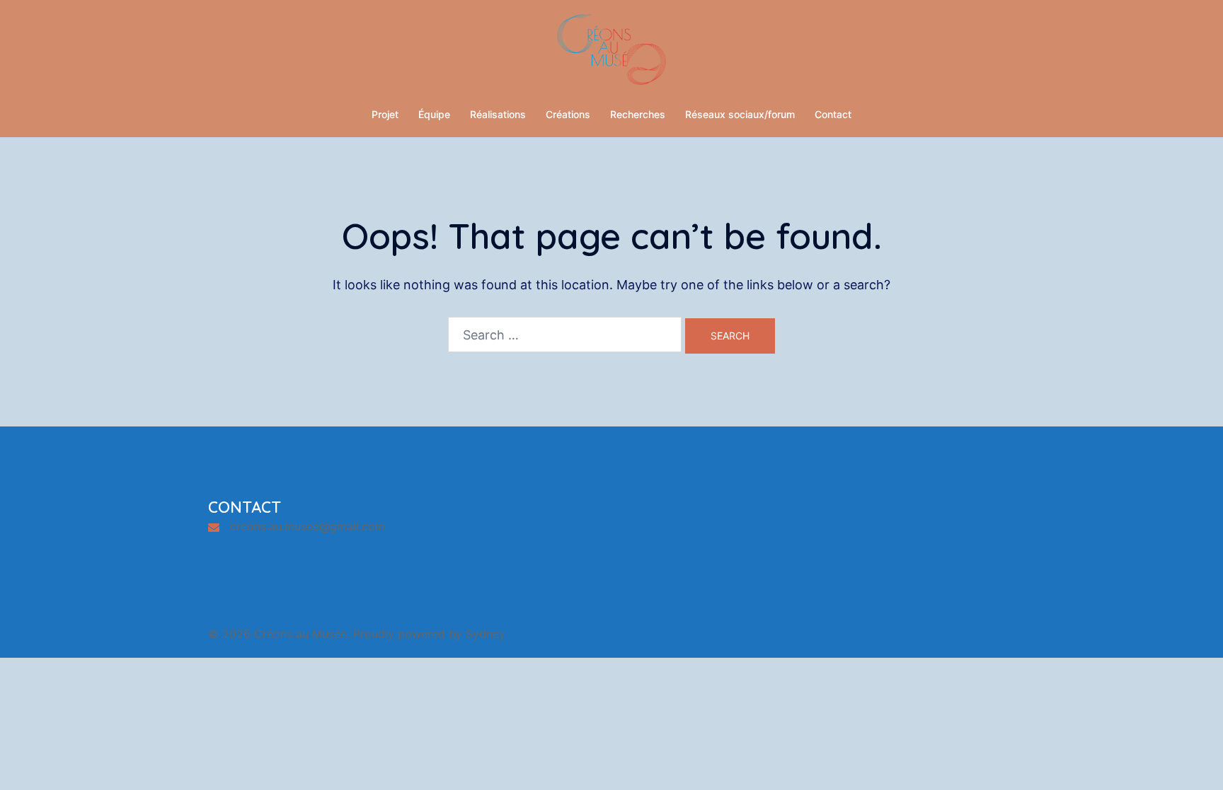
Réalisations (498, 114)
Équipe (434, 114)
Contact (833, 114)
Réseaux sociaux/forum (740, 114)
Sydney (485, 634)
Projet (385, 114)
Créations (568, 114)
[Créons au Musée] (611, 53)
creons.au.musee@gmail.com (307, 526)
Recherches (637, 114)
